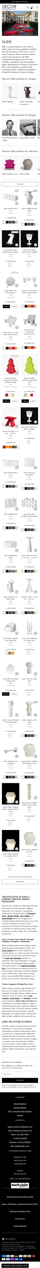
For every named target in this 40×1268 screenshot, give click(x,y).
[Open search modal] (28, 7)
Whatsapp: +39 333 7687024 (20, 1142)
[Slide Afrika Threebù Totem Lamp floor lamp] (29, 791)
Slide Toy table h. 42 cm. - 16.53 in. (10, 432)
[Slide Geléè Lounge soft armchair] (10, 627)
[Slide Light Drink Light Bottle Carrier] (29, 238)
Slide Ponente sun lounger (11, 762)
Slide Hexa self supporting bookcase (29, 515)
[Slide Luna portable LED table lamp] (29, 627)
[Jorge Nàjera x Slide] (28, 127)
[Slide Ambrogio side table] (29, 197)
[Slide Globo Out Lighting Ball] (10, 279)
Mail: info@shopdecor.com (20, 1146)
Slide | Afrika (24, 174)
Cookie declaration (20, 1226)
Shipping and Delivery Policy (20, 1211)
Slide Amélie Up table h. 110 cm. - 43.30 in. (29, 557)
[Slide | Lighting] (10, 91)
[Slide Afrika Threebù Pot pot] (29, 838)
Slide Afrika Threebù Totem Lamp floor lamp (29, 805)
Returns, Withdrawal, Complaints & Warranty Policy (20, 1204)
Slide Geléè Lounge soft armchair (10, 639)
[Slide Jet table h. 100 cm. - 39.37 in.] (29, 585)
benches (27, 998)
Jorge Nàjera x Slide (27, 137)
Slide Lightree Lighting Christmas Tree (29, 380)
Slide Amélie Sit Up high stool (11, 598)
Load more (20, 882)
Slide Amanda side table (29, 721)
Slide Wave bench (10, 473)
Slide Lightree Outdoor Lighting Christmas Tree (11, 380)
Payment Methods (20, 1107)
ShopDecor (16, 1242)
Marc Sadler (25, 916)
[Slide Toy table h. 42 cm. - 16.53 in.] (10, 418)
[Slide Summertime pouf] (10, 544)
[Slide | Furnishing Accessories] (28, 91)
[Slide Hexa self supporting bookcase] (29, 503)
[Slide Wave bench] (10, 461)
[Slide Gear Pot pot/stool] (29, 461)
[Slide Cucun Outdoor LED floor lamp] (10, 708)
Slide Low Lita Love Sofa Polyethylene (10, 334)
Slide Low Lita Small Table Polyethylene (29, 292)
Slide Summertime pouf (10, 557)
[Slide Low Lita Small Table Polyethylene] (29, 279)
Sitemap (20, 1115)
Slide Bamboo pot (10, 514)
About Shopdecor (20, 1104)
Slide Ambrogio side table (29, 210)
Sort (21, 184)
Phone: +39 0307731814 (20, 1134)
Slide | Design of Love (10, 174)
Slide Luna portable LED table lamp (29, 639)
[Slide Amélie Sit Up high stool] (10, 585)
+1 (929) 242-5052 (20, 1138)
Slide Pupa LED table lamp (29, 680)
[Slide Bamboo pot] (10, 503)
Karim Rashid (7, 918)
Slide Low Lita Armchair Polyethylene (29, 332)
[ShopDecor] (9, 7)
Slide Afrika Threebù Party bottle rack (29, 762)
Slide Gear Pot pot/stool (29, 474)
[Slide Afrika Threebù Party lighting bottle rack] (10, 793)
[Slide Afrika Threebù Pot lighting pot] (10, 840)
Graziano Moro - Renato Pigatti (19, 914)
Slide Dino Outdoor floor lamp (10, 680)
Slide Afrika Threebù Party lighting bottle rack (10, 809)
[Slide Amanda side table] (29, 708)
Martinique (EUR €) (9, 1239)
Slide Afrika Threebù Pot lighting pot (10, 855)
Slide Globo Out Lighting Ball (10, 292)
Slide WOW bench (10, 209)
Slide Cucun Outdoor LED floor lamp (10, 721)
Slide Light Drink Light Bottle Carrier (29, 251)
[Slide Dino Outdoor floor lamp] (10, 667)
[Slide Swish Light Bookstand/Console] (10, 238)
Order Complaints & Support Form (20, 1130)
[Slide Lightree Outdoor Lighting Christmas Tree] (10, 365)
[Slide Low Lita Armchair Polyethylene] (29, 320)
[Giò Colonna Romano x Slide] (10, 127)
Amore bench (7, 950)
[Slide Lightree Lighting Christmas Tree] (29, 365)
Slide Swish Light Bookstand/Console (10, 251)
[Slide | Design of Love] (10, 164)
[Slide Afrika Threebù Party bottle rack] (29, 750)
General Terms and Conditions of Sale (20, 1197)
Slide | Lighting (7, 101)
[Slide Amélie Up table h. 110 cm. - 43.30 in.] (29, 544)
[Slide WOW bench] (10, 197)
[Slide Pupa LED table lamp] (29, 667)
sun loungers (15, 998)
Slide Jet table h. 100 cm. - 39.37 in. (29, 598)
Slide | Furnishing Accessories (26, 102)
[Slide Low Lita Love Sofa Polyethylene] (10, 321)
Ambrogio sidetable (13, 958)
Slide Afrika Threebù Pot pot (29, 851)
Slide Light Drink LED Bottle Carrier (29, 428)
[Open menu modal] (37, 7)
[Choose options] (16, 203)
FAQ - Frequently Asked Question (20, 1111)
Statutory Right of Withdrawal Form (20, 1127)
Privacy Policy (20, 1218)
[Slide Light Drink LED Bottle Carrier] (29, 415)
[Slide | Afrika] (28, 164)
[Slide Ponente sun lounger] (10, 750)
